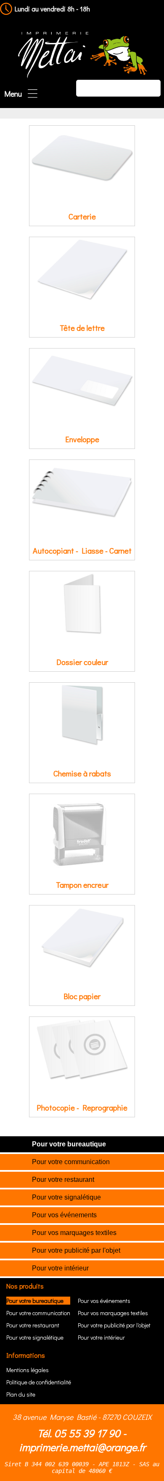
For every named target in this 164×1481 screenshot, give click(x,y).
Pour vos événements (64, 1215)
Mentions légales (27, 1370)
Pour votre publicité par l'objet (76, 1250)
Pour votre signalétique (66, 1197)
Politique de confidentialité (38, 1382)
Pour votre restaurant (63, 1179)
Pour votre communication (71, 1161)
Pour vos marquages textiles (74, 1232)
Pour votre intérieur (60, 1268)
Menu (13, 94)
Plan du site (20, 1394)
